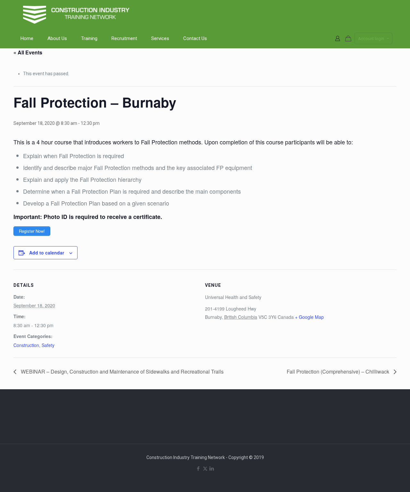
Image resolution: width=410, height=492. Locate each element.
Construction (26, 345)
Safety (48, 345)
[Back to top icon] (379, 479)
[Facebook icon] (198, 469)
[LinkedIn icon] (211, 469)
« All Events (27, 52)
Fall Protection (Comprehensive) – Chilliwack (338, 371)
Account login (371, 38)
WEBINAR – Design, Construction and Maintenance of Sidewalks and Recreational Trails (122, 371)
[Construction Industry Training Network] (77, 14)
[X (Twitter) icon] (205, 469)
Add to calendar (46, 252)
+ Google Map (309, 317)
